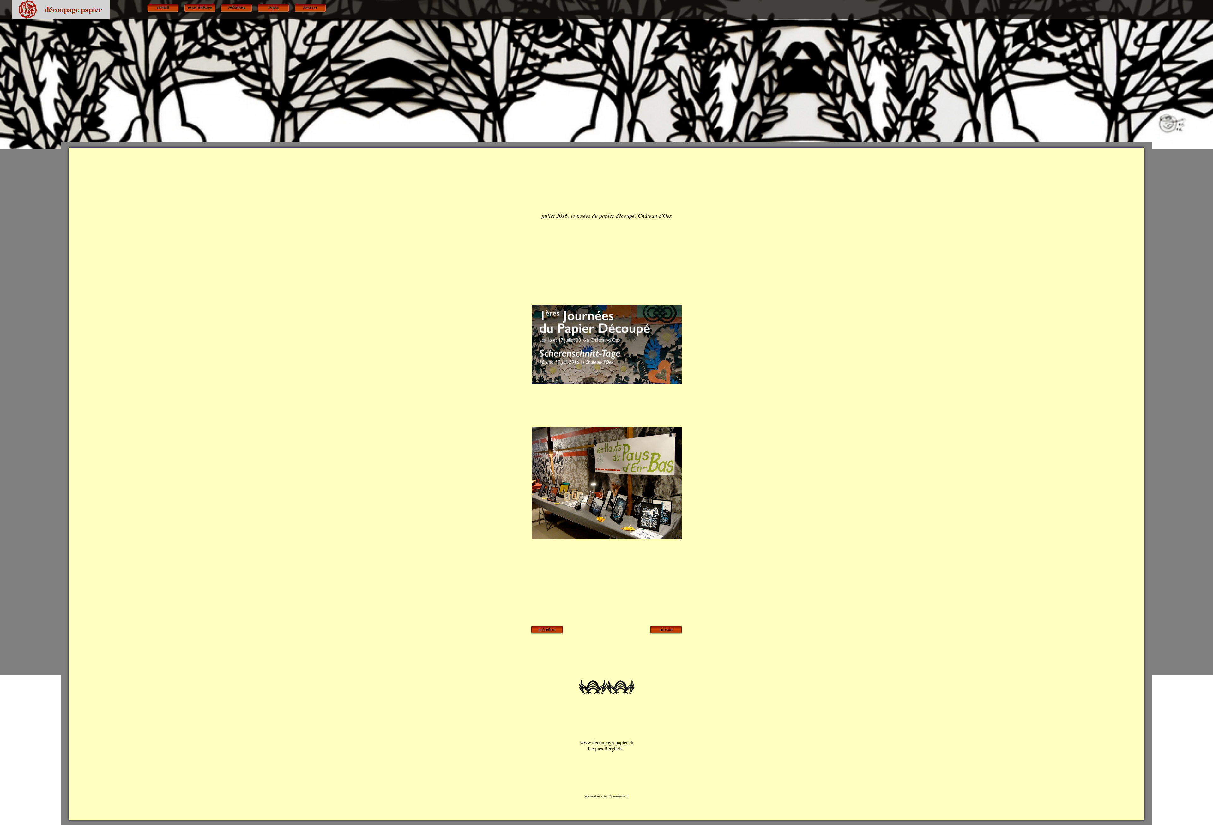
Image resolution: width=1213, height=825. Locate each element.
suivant (666, 629)
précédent (547, 629)
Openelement (619, 796)
